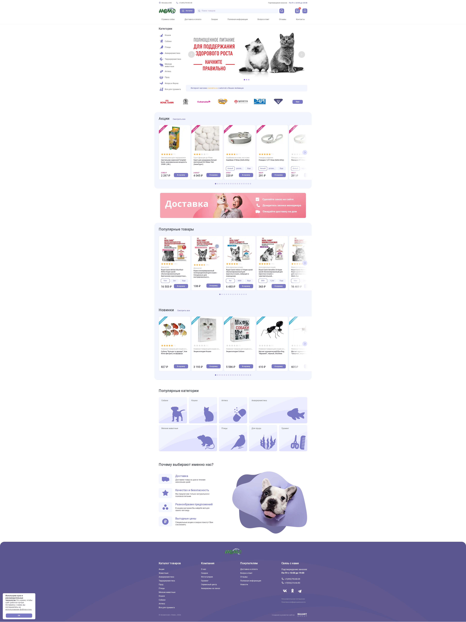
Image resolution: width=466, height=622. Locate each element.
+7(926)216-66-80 (292, 583)
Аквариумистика (166, 577)
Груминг (204, 581)
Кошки (162, 596)
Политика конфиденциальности (293, 602)
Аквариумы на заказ (210, 588)
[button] (191, 54)
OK (19, 615)
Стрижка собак (168, 19)
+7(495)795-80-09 (185, 3)
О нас (203, 569)
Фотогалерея (207, 577)
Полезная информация (238, 19)
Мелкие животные (167, 592)
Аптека (162, 604)
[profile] (304, 10)
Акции (161, 569)
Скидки (214, 19)
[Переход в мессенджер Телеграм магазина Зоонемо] (299, 594)
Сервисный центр (209, 584)
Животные (163, 573)
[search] (281, 10)
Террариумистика (167, 581)
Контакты (300, 19)
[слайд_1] (246, 54)
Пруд (161, 584)
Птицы (162, 588)
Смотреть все (179, 119)
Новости (244, 584)
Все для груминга (167, 607)
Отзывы (282, 19)
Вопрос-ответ (263, 19)
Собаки (162, 600)
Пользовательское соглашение (293, 599)
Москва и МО (167, 3)
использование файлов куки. (18, 609)
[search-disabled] (199, 11)
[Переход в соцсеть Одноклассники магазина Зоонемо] (292, 594)
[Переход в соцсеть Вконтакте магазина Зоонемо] (285, 594)
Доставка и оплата (193, 19)
